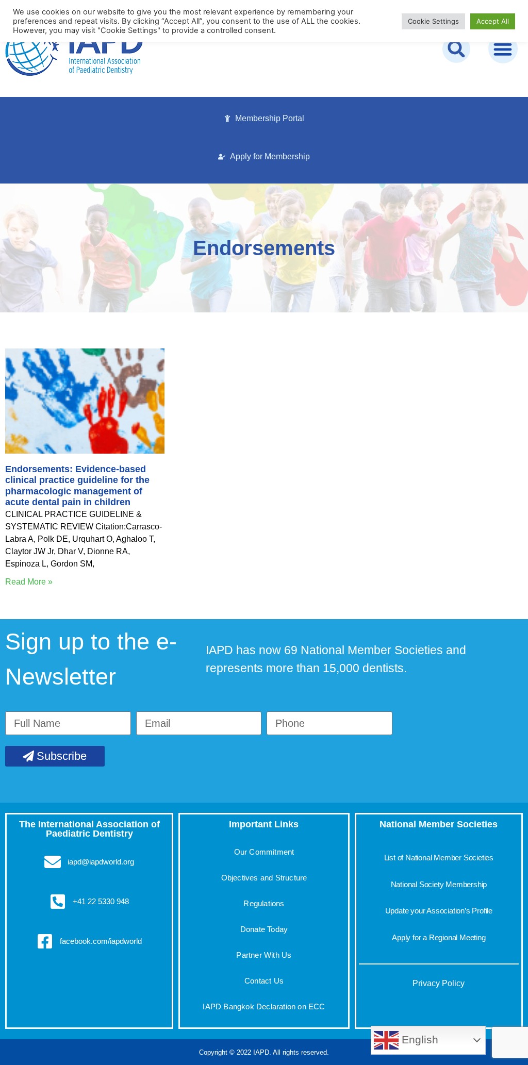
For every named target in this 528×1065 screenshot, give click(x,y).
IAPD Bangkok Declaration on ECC (264, 1006)
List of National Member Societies (438, 857)
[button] (456, 49)
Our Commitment (264, 851)
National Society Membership (439, 884)
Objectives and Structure (264, 877)
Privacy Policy (438, 983)
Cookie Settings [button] (433, 21)
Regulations (263, 903)
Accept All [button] (492, 21)
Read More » (29, 581)
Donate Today (264, 929)
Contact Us (264, 980)
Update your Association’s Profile (438, 910)
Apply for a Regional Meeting (438, 937)
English (418, 1040)
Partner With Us (263, 955)
